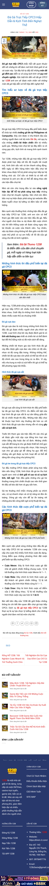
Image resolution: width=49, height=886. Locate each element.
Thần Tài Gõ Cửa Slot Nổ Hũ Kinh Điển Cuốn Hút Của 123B (27, 727)
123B (4, 780)
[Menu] (3, 4)
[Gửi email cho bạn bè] (27, 623)
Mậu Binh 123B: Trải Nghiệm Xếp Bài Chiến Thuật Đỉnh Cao (27, 684)
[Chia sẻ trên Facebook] (17, 623)
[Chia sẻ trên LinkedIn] (36, 623)
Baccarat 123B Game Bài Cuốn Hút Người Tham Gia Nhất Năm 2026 (26, 717)
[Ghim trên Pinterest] (31, 623)
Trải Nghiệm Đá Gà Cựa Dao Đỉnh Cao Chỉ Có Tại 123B (36, 658)
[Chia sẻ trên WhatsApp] (13, 623)
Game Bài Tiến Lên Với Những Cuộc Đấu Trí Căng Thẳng (26, 695)
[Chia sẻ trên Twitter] (22, 623)
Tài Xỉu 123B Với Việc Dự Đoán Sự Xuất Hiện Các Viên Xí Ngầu (28, 706)
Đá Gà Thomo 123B (30, 244)
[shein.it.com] (16, 4)
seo (36, 32)
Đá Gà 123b (24, 14)
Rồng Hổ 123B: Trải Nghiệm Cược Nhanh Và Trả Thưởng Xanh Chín (13, 658)
